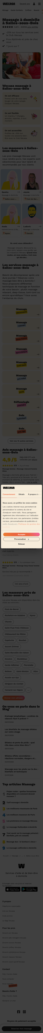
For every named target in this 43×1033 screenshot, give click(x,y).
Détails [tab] (21, 494)
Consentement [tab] (9, 494)
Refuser (21, 544)
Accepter (21, 534)
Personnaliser (20, 539)
